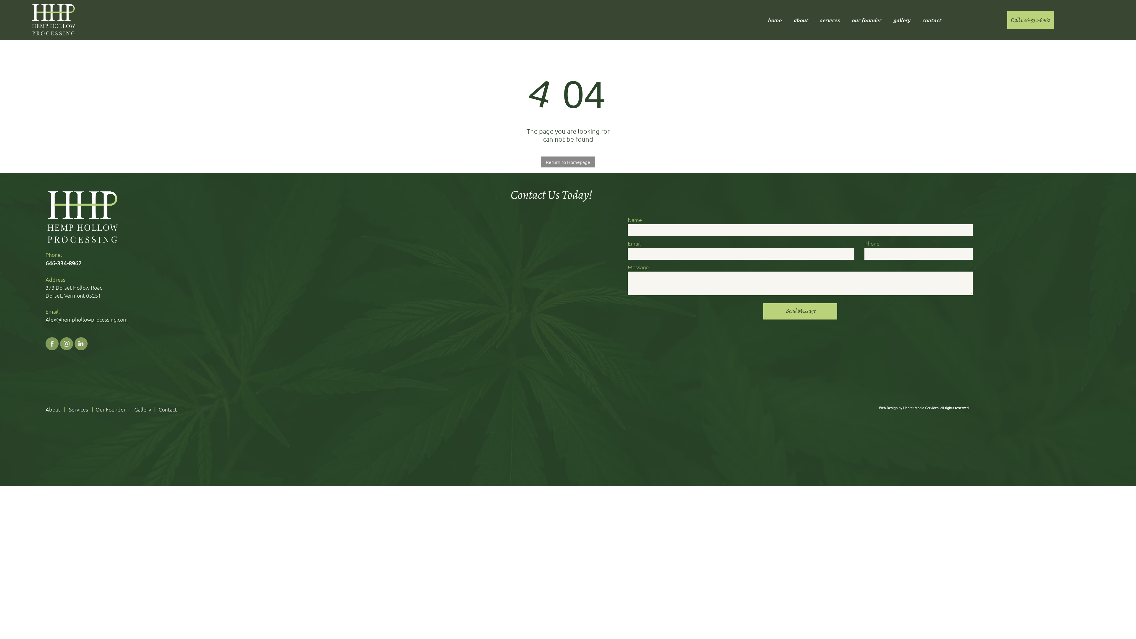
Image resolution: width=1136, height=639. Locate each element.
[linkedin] (81, 344)
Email (634, 243)
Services (78, 409)
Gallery (142, 409)
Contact (168, 409)
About (53, 409)
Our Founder (111, 409)
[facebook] (52, 344)
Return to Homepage (568, 162)
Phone (872, 243)
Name (635, 219)
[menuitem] (774, 20)
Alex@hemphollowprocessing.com (87, 319)
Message (638, 267)
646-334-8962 (64, 263)
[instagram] (66, 344)
